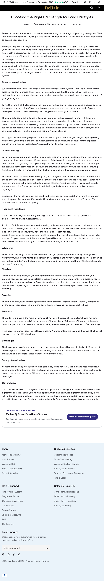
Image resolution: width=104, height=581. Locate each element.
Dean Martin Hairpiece (65, 501)
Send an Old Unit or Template (69, 473)
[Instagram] (89, 2)
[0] (99, 8)
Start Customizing (63, 460)
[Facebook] (85, 2)
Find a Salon (60, 478)
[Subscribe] (47, 548)
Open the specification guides (82, 417)
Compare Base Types (12, 501)
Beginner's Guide (10, 497)
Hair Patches (8, 460)
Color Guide (8, 506)
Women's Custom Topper (66, 464)
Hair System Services (64, 469)
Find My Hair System (12, 492)
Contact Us (7, 524)
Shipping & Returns (11, 515)
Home (26, 24)
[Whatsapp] (99, 2)
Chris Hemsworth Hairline (66, 492)
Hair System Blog (62, 506)
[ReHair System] (52, 8)
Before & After (9, 510)
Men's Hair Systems (11, 455)
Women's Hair (8, 464)
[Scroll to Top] (99, 566)
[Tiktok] (94, 2)
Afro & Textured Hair (12, 469)
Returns (45, 561)
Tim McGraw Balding (64, 497)
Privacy (29, 561)
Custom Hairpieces (63, 455)
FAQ (4, 520)
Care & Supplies (10, 473)
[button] (92, 8)
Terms (37, 561)
